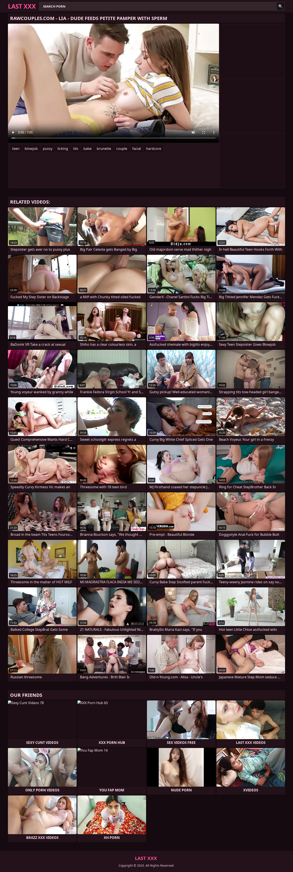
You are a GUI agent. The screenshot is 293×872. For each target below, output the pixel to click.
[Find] (280, 6)
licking (62, 148)
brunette (104, 148)
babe (87, 148)
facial (136, 148)
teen (16, 148)
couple (121, 148)
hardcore (153, 148)
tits (75, 148)
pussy (47, 148)
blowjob (31, 148)
